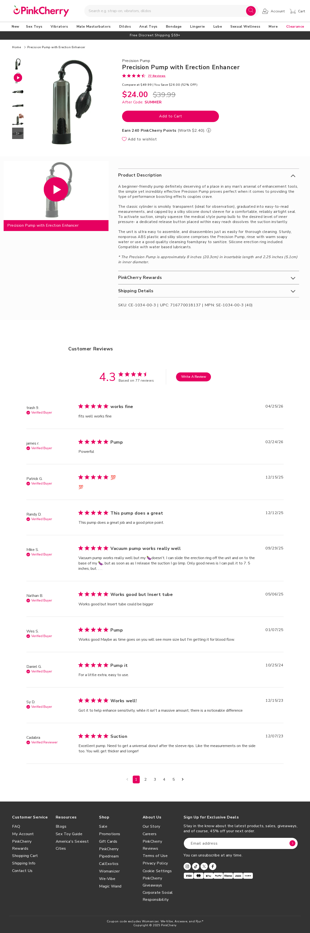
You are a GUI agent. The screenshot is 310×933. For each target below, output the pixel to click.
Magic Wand (110, 886)
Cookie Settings (157, 871)
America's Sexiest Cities (72, 845)
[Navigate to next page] (183, 779)
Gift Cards (108, 841)
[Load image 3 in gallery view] (17, 105)
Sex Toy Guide (69, 834)
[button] (34, 26)
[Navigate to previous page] (127, 779)
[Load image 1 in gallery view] (17, 64)
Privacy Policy (155, 863)
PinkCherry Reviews (152, 845)
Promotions (109, 834)
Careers (150, 834)
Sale (103, 826)
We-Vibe (107, 878)
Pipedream (109, 856)
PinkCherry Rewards (22, 845)
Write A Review (193, 376)
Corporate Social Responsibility (158, 896)
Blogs (61, 826)
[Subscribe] (292, 843)
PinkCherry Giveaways (152, 882)
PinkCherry (109, 849)
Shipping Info (24, 863)
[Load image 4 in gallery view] (17, 119)
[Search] (251, 11)
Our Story (151, 826)
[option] (155, 35)
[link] (144, 75)
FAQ (16, 826)
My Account (23, 834)
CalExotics (109, 863)
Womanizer (109, 871)
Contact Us (22, 870)
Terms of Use (155, 855)
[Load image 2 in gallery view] (17, 91)
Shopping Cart (25, 855)
